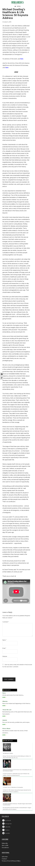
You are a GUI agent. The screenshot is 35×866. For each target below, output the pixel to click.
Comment (5, 622)
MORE (4, 697)
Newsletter (5, 847)
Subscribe (5, 843)
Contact (4, 859)
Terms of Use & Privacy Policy (11, 861)
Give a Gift (5, 845)
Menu (19, 6)
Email (4, 648)
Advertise (5, 856)
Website (4, 656)
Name (4, 640)
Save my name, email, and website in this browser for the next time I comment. (17, 666)
